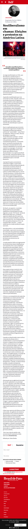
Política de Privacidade (9, 487)
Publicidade (7, 484)
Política (5, 491)
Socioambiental (7, 499)
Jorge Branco (8, 17)
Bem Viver (6, 497)
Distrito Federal (6, 507)
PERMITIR (20, 525)
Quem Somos (6, 482)
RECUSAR (8, 525)
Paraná (5, 514)
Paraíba (5, 512)
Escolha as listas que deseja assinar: (12, 459)
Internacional (7, 493)
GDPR (17, 521)
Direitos (5, 495)
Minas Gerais (6, 510)
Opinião (5, 501)
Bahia (5, 503)
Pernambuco (6, 516)
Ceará (5, 505)
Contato (6, 486)
